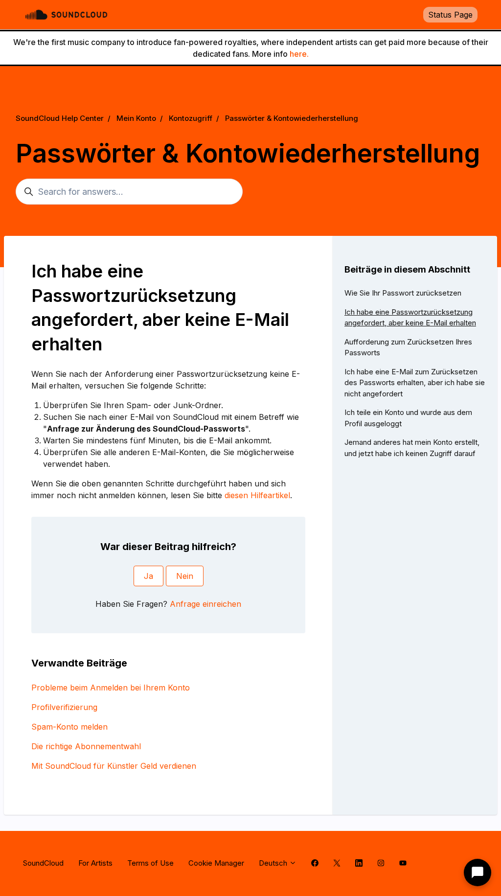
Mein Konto (136, 118)
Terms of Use (150, 863)
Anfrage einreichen (205, 604)
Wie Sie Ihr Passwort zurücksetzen (402, 293)
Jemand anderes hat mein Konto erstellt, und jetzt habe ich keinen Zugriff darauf (411, 447)
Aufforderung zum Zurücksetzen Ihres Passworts (408, 347)
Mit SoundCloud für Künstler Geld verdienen (113, 766)
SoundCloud (43, 863)
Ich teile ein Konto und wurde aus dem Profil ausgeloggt (408, 418)
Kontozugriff (190, 118)
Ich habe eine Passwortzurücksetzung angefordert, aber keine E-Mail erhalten (410, 317)
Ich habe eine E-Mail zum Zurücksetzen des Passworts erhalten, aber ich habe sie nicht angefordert (414, 382)
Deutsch (274, 863)
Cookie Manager (216, 863)
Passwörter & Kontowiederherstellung (291, 118)
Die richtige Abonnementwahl (86, 746)
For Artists (95, 863)
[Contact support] (477, 872)
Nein (184, 576)
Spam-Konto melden (69, 727)
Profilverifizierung (64, 707)
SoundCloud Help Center (60, 118)
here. (299, 54)
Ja (148, 576)
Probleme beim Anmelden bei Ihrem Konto (110, 687)
